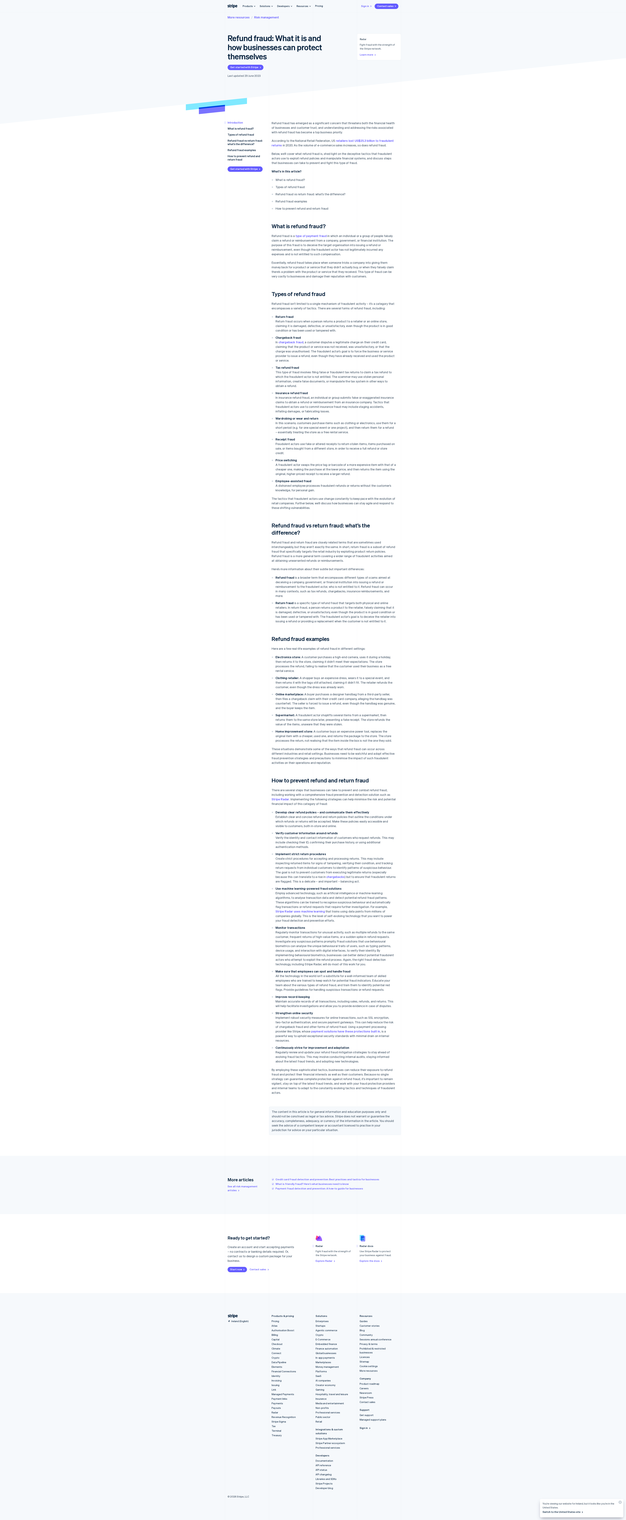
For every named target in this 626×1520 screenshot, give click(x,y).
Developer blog (324, 1488)
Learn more (366, 54)
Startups (321, 1325)
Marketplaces (323, 1362)
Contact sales (385, 6)
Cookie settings (369, 1366)
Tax (274, 1426)
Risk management (266, 17)
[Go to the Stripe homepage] (231, 1316)
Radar (275, 1412)
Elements (277, 1366)
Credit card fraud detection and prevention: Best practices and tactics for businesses (327, 1179)
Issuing (275, 1385)
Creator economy (325, 1385)
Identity (276, 1376)
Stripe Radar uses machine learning (300, 911)
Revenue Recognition (284, 1417)
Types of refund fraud (241, 134)
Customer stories (370, 1325)
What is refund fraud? (241, 128)
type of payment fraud (311, 236)
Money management (327, 1366)
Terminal (276, 1430)
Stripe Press (366, 1397)
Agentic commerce (326, 1330)
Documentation (324, 1460)
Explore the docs (370, 1260)
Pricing (319, 5)
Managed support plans (373, 1419)
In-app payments (325, 1357)
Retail (319, 1421)
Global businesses (326, 1353)
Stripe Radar (280, 799)
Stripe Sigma (279, 1421)
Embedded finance (326, 1344)
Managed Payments (283, 1394)
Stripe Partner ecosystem (330, 1443)
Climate (276, 1348)
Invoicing (277, 1380)
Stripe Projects (324, 1483)
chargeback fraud (291, 342)
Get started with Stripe (244, 67)
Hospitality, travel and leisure (332, 1394)
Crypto (275, 1357)
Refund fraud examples (242, 150)
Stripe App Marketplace (329, 1438)
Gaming (320, 1389)
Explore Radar (324, 1260)
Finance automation (327, 1348)
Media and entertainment (330, 1403)
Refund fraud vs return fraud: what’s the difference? (245, 142)
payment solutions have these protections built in (345, 1031)
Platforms (321, 1371)
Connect (276, 1353)
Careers (364, 1388)
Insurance (321, 1398)
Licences (365, 1357)
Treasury (277, 1435)
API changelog (324, 1474)
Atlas (274, 1325)
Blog (362, 1330)
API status (321, 1469)
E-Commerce (323, 1339)
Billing (275, 1334)
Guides (364, 1321)
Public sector (323, 1417)
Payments (277, 1403)
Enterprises (322, 1321)
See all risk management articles (243, 1188)
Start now (236, 1269)
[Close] (619, 1503)
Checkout (277, 1344)
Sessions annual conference (375, 1339)
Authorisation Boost (283, 1330)
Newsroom (366, 1392)
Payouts (276, 1407)
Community (366, 1334)
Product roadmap (369, 1383)
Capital (275, 1339)
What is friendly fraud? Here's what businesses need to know (312, 1184)
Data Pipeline (279, 1362)
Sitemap (364, 1361)
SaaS (318, 1376)
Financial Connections (284, 1371)
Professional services (328, 1412)
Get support (366, 1415)
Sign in (365, 6)
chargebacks (335, 877)
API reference (323, 1465)
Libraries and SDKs (326, 1479)
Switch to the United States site (562, 1511)
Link (274, 1389)
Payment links (279, 1398)
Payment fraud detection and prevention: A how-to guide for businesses (319, 1188)
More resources (239, 17)
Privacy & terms (369, 1344)
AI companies (323, 1380)
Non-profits (322, 1407)
